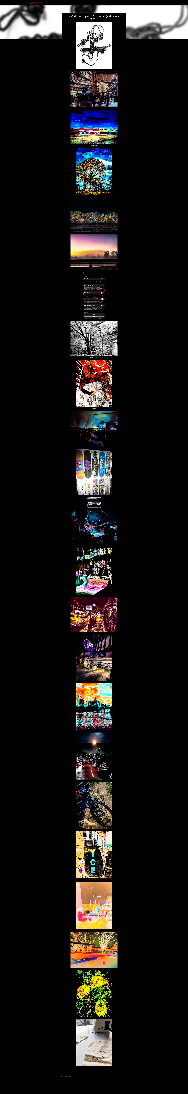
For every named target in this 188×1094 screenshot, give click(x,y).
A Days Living (34, 2)
